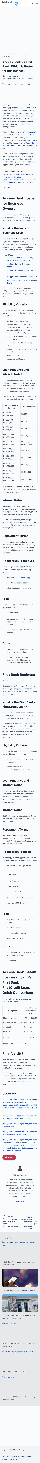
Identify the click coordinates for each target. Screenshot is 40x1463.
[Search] (33, 3)
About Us (5, 1456)
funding (31, 110)
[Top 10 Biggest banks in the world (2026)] (20, 1359)
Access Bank (31, 143)
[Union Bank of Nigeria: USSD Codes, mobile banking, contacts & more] (20, 1303)
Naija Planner (15, 1459)
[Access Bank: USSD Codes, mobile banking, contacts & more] (20, 1385)
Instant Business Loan (27, 220)
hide (22, 171)
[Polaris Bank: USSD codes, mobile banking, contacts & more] (20, 1250)
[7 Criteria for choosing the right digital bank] (20, 1278)
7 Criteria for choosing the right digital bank (18, 1290)
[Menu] (37, 3)
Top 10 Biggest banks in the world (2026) (17, 1372)
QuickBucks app (24, 578)
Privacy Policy (26, 1456)
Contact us (15, 1456)
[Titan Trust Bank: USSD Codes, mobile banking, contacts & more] (20, 1331)
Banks (32, 135)
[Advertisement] (20, 27)
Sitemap (5, 1459)
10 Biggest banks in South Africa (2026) (22, 277)
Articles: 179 (20, 1201)
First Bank (10, 146)
